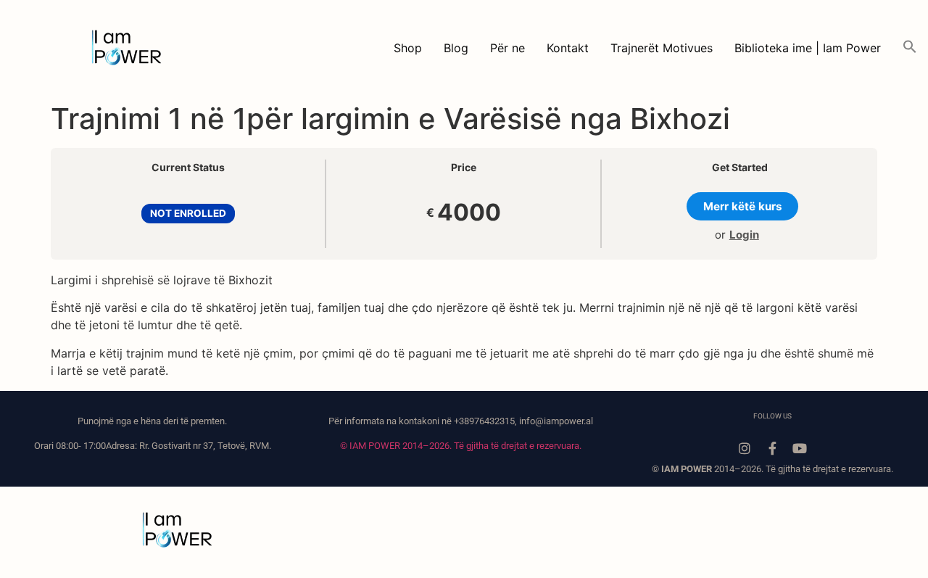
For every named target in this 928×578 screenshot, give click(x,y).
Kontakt (568, 48)
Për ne (507, 48)
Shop (408, 48)
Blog (456, 48)
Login (744, 234)
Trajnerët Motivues (661, 48)
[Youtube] (799, 448)
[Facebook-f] (772, 448)
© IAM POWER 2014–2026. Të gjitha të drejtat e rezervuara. (460, 445)
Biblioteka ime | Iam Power (807, 48)
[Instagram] (744, 448)
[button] (910, 47)
